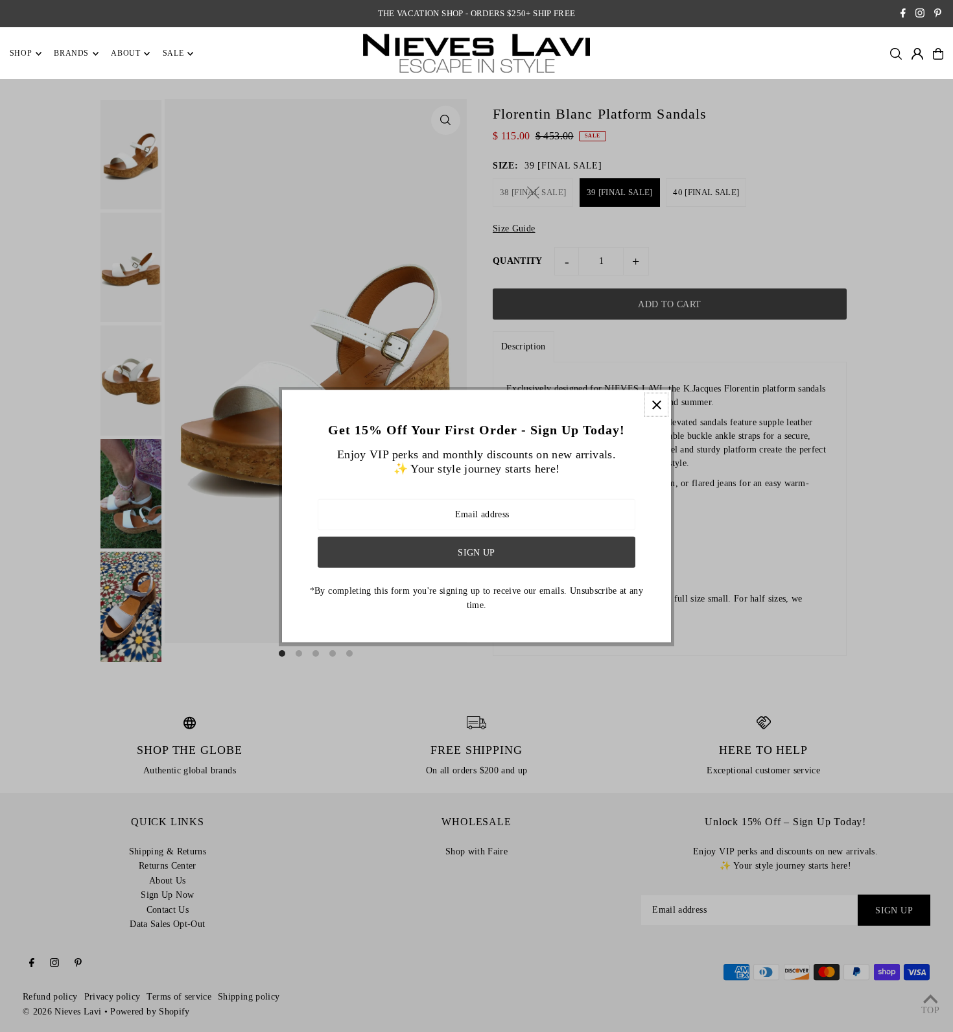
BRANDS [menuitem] (71, 53)
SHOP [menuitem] (21, 53)
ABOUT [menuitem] (125, 53)
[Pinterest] (937, 14)
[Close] (656, 404)
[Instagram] (919, 14)
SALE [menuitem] (173, 53)
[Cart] (938, 54)
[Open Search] (896, 54)
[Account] (917, 54)
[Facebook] (903, 14)
